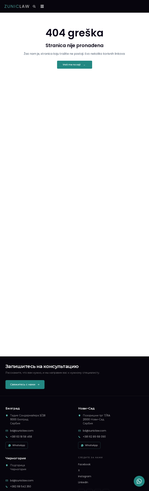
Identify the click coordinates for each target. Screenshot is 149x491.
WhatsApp (18, 445)
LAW (17, 6)
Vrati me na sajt (72, 64)
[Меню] (42, 6)
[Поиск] (34, 6)
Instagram (84, 476)
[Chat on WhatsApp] (139, 481)
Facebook (84, 464)
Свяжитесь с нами (22, 384)
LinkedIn (83, 482)
